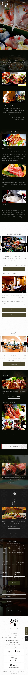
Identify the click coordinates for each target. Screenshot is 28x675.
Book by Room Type (10, 606)
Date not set (22, 562)
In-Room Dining (14, 310)
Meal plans (14, 269)
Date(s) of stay (5, 558)
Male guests (4, 572)
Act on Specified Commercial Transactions (14, 629)
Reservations (26, 631)
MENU (26, 638)
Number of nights (5, 564)
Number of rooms (19, 564)
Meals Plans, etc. (9, 596)
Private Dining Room (14, 314)
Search (14, 582)
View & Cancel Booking (14, 610)
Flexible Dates (8, 601)
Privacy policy (14, 633)
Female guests (17, 572)
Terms (14, 631)
